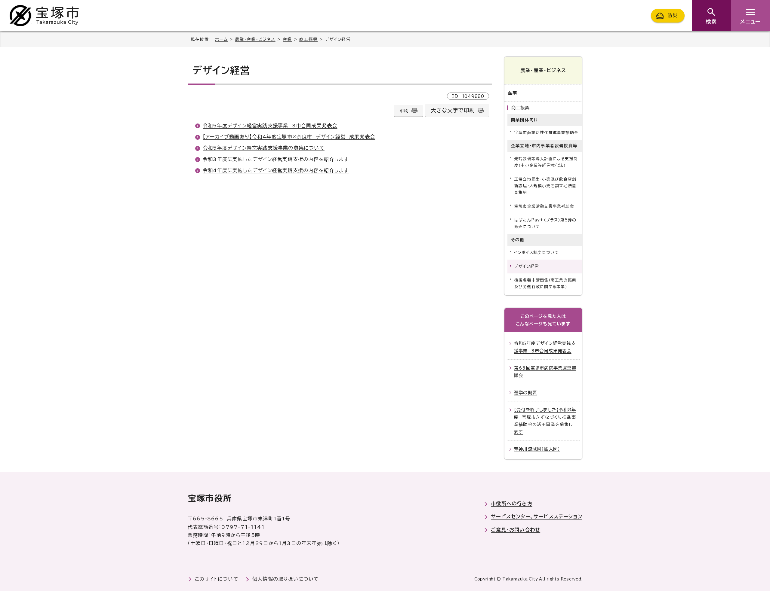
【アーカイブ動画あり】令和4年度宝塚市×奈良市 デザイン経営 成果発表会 (289, 136)
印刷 (403, 110)
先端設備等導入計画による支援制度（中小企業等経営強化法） (546, 162)
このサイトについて (217, 579)
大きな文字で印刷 (453, 110)
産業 (287, 39)
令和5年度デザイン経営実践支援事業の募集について (264, 147)
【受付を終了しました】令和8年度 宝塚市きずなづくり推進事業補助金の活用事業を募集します (545, 420)
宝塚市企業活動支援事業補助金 (544, 206)
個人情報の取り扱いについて (285, 579)
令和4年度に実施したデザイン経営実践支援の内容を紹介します (276, 170)
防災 (672, 15)
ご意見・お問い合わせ (515, 529)
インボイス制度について (536, 252)
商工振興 (308, 39)
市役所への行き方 (511, 503)
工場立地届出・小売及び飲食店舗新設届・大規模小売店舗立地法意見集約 (545, 185)
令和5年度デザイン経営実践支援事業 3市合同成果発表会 (270, 125)
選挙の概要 (525, 392)
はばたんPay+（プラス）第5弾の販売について (545, 223)
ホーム (221, 39)
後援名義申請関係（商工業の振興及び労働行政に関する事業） (545, 283)
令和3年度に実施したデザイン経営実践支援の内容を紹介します (276, 159)
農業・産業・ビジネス (255, 39)
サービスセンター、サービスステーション (536, 516)
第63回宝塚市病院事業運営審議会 (545, 371)
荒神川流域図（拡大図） (537, 449)
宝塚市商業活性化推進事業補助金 (546, 133)
